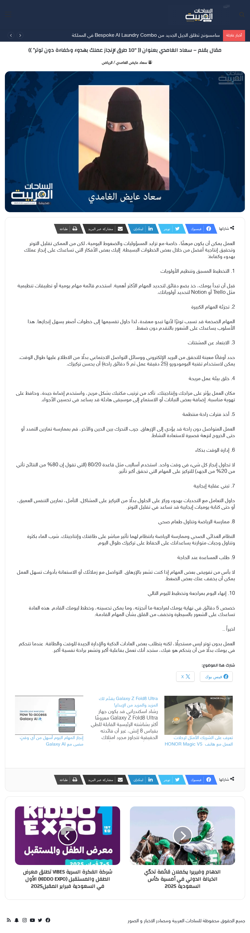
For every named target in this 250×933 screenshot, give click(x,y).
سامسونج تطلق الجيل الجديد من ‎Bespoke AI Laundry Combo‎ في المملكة (146, 35)
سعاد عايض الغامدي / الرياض (124, 63)
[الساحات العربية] (199, 15)
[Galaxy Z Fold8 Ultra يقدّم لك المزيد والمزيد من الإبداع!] (127, 718)
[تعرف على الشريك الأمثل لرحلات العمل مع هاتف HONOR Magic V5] (198, 715)
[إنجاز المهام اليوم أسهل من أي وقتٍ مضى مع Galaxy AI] (49, 715)
